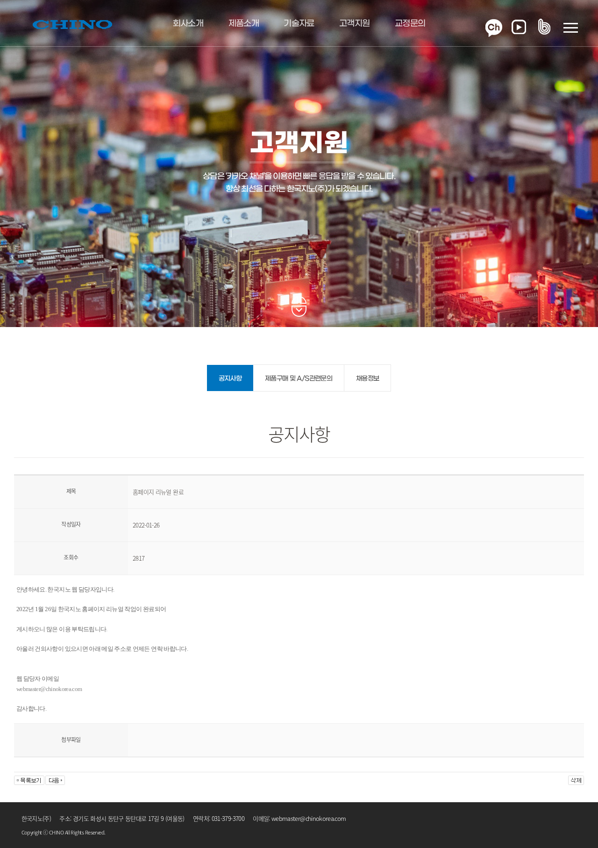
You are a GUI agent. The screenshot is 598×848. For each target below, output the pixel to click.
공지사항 (230, 379)
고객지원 (354, 24)
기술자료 (299, 24)
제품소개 (243, 24)
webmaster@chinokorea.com (49, 688)
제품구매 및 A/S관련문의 (298, 379)
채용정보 (367, 379)
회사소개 (188, 24)
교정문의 (410, 24)
